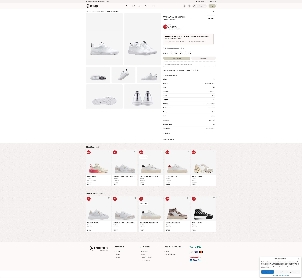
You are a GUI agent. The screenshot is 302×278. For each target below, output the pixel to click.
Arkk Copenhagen (210, 128)
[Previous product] (211, 11)
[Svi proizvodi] (213, 11)
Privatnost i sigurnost (146, 257)
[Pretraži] (184, 6)
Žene (93, 11)
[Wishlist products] (189, 6)
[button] (299, 258)
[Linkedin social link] (198, 70)
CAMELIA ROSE (91, 176)
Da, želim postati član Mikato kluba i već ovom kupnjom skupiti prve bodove (186, 41)
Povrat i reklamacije (170, 254)
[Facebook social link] (191, 70)
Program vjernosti (145, 260)
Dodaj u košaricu (177, 58)
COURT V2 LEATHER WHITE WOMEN (124, 176)
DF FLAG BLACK (197, 222)
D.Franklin (116, 180)
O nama (118, 254)
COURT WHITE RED (171, 176)
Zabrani (280, 272)
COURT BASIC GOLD (93, 222)
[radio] (171, 53)
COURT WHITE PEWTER (173, 222)
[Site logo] (92, 6)
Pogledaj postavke (293, 272)
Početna (88, 11)
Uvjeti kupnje (275, 275)
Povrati (167, 251)
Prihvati (267, 272)
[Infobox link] (97, 1)
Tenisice (103, 11)
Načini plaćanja (144, 251)
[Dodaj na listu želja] (109, 151)
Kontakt (287, 275)
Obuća (98, 11)
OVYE (193, 180)
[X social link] (193, 70)
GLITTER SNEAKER (198, 176)
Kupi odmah (203, 58)
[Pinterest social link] (196, 70)
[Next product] (215, 11)
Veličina (165, 53)
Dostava (143, 254)
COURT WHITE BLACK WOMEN (149, 176)
